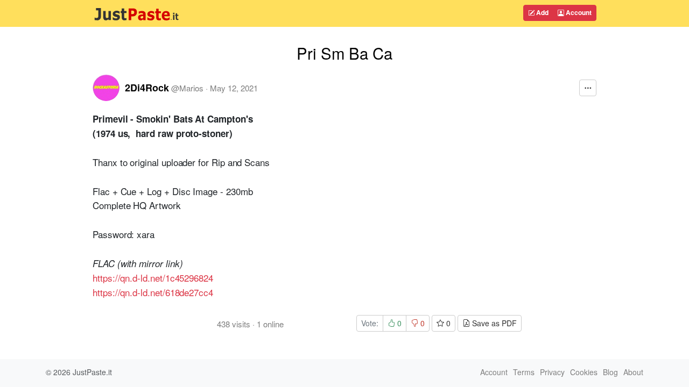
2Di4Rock (147, 88)
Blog (610, 372)
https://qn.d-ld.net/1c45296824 (153, 277)
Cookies (583, 372)
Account (578, 12)
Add (542, 12)
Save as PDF (493, 323)
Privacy (552, 372)
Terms (524, 372)
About (633, 372)
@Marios (187, 88)
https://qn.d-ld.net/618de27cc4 (153, 292)
